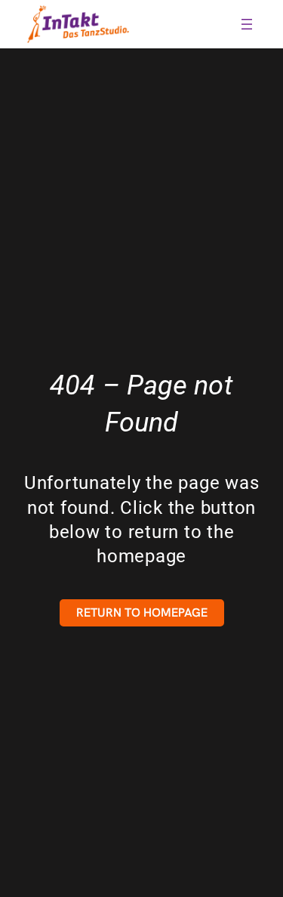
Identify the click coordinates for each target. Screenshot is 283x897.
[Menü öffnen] (247, 24)
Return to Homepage (142, 612)
